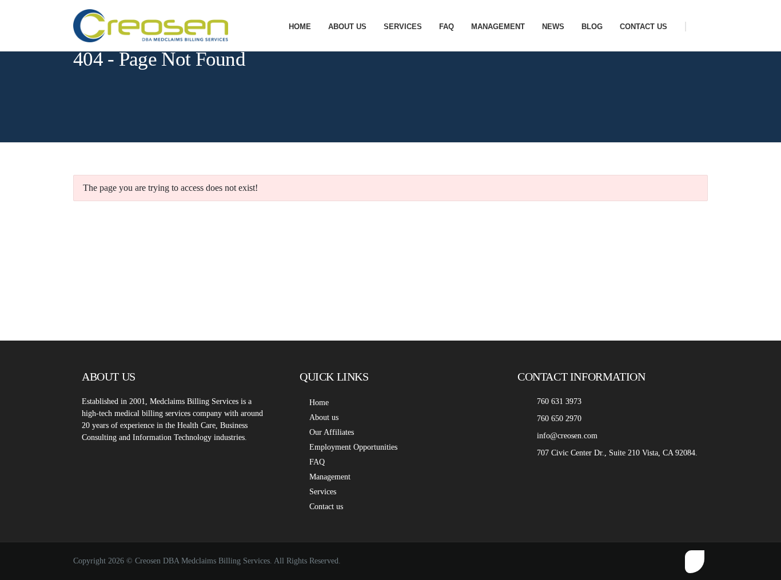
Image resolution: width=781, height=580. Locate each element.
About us (323, 417)
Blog (592, 26)
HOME (300, 26)
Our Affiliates (331, 432)
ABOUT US (347, 26)
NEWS (553, 26)
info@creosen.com (567, 435)
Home (319, 402)
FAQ (446, 26)
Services (322, 491)
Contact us (326, 506)
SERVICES (403, 26)
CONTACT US (643, 26)
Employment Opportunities (353, 447)
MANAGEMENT (498, 26)
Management (329, 477)
